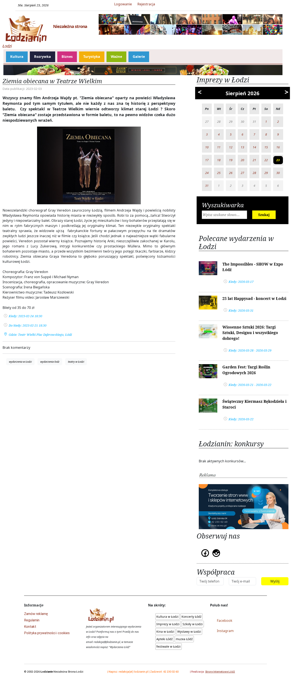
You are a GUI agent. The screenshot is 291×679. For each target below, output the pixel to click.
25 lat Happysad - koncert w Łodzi (254, 298)
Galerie (139, 56)
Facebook (224, 620)
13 (242, 147)
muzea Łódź (184, 639)
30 (278, 173)
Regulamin (31, 620)
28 (254, 173)
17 (207, 160)
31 (207, 186)
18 (218, 160)
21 (254, 160)
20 (242, 160)
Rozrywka (42, 56)
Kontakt (30, 627)
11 (218, 147)
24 (207, 173)
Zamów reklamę (36, 614)
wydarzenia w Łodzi (20, 362)
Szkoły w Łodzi (193, 624)
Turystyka (91, 56)
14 (254, 147)
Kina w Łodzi (165, 631)
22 (266, 160)
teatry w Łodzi (76, 362)
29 (266, 173)
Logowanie (123, 4)
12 (230, 147)
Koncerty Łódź (192, 617)
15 (266, 147)
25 (218, 173)
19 (230, 160)
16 (278, 147)
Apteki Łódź (164, 639)
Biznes (67, 56)
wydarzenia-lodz (49, 362)
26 (230, 173)
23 (278, 160)
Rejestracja (146, 4)
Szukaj (264, 214)
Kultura (16, 56)
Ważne (116, 56)
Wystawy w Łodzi (189, 631)
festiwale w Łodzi (168, 646)
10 (207, 147)
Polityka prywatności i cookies (47, 633)
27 (242, 173)
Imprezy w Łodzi (168, 624)
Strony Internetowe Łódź (220, 671)
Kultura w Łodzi (167, 617)
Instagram (225, 630)
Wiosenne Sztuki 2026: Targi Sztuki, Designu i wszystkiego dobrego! (250, 332)
